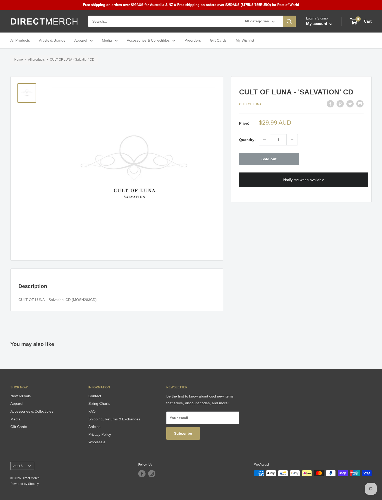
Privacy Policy (99, 434)
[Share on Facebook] (330, 103)
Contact (94, 396)
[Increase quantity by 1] (292, 139)
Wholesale (97, 442)
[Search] (289, 21)
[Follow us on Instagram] (151, 473)
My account (317, 24)
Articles (94, 427)
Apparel (80, 41)
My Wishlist (245, 41)
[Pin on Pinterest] (340, 103)
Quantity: (247, 140)
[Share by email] (360, 103)
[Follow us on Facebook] (142, 473)
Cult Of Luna (250, 104)
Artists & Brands (52, 41)
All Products (20, 41)
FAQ (92, 411)
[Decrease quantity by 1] (264, 139)
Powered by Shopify (24, 484)
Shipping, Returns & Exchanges (114, 419)
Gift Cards (218, 41)
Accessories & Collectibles (148, 41)
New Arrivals (20, 396)
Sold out (268, 159)
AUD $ (18, 466)
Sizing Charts (99, 403)
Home (18, 59)
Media (107, 41)
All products (36, 59)
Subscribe (183, 433)
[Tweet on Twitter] (350, 103)
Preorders (193, 41)
